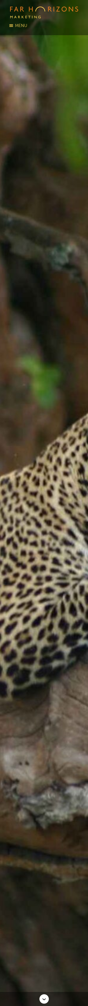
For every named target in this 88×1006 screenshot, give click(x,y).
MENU (21, 25)
